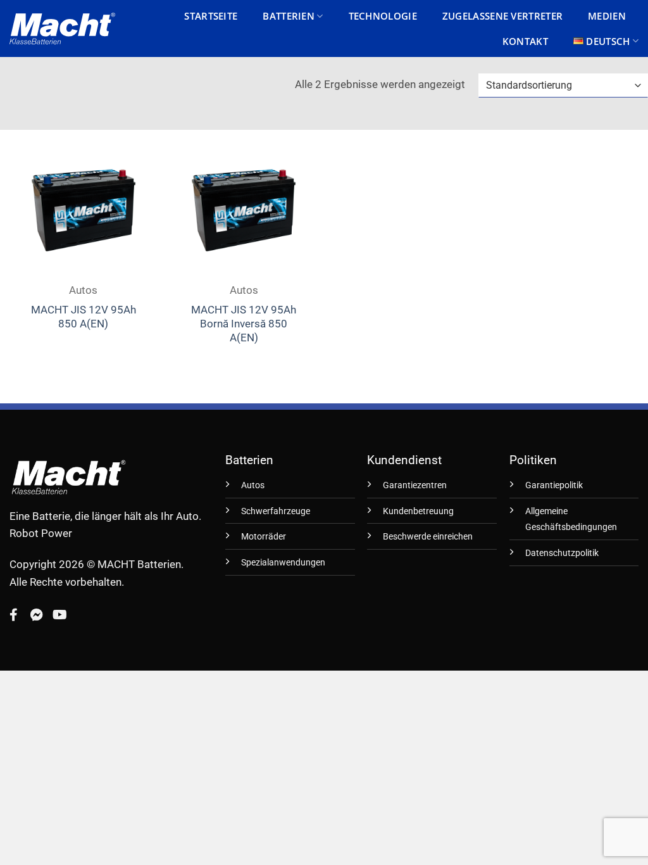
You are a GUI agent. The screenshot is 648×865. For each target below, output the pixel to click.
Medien (607, 15)
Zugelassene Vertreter (502, 15)
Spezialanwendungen (283, 562)
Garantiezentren (415, 485)
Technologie (383, 15)
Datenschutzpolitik (562, 553)
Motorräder (263, 536)
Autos (253, 485)
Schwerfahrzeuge (275, 511)
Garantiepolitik (554, 485)
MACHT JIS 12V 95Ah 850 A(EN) (83, 316)
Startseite (210, 15)
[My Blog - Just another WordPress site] (62, 28)
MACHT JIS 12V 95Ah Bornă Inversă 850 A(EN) (243, 323)
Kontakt (525, 41)
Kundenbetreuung (418, 511)
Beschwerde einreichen (428, 536)
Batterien (289, 15)
